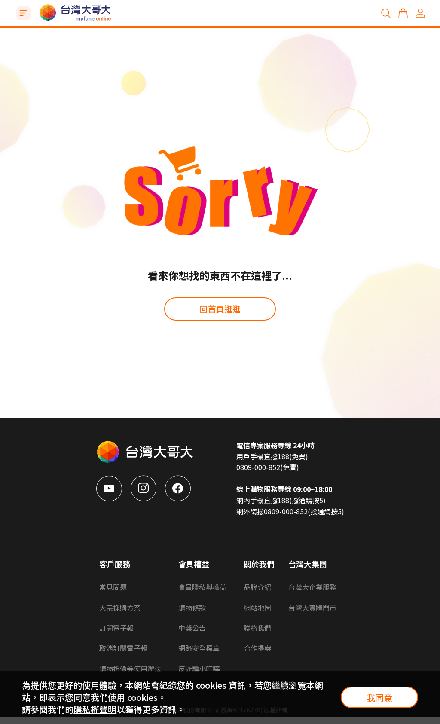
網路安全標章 (199, 648)
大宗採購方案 (120, 607)
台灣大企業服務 (312, 587)
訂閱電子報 (116, 628)
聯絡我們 (257, 628)
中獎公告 (192, 628)
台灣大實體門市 (312, 607)
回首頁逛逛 (220, 309)
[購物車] (403, 13)
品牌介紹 (257, 587)
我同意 (379, 697)
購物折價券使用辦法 (130, 668)
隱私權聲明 (94, 709)
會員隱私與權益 (202, 587)
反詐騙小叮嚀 (199, 668)
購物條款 (192, 607)
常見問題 (113, 587)
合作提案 (257, 648)
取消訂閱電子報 (123, 648)
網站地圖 (257, 607)
